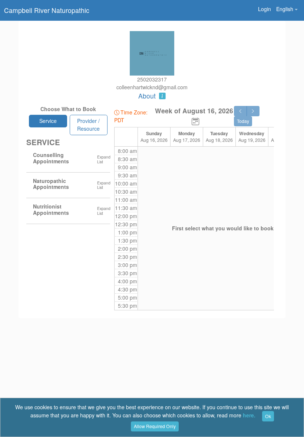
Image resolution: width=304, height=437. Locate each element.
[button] (287, 9)
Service (48, 120)
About (148, 95)
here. (249, 415)
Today (243, 121)
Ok (268, 416)
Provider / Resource (88, 124)
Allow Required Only (155, 426)
